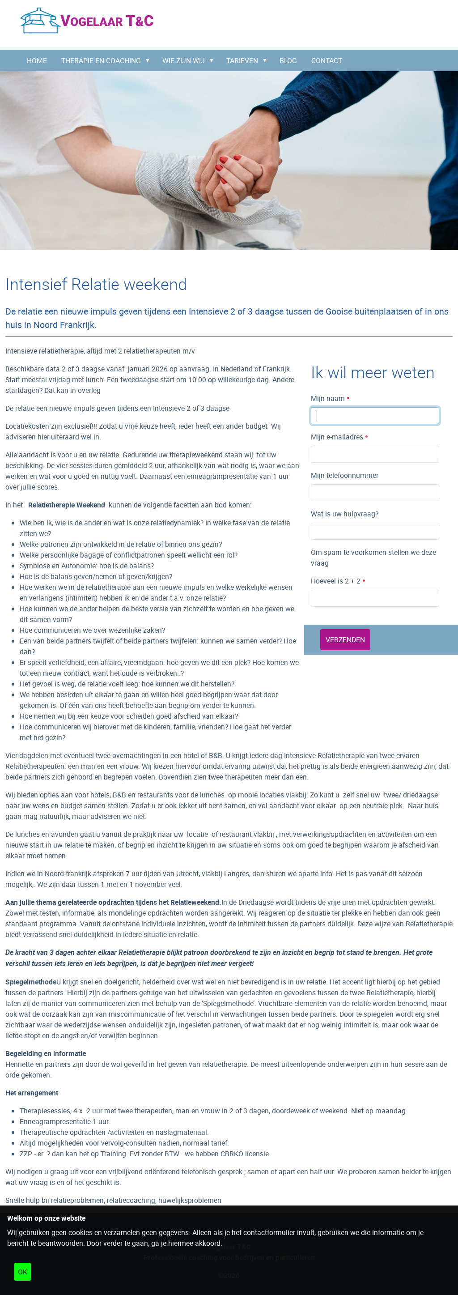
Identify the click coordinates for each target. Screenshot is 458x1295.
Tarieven (242, 60)
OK (22, 1272)
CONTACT (326, 60)
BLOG (288, 60)
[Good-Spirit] (87, 20)
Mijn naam (329, 398)
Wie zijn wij (183, 60)
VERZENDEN (345, 639)
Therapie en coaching (101, 60)
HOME (37, 60)
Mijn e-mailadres (338, 437)
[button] (149, 60)
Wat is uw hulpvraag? (344, 514)
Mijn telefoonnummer (344, 475)
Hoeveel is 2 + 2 (336, 581)
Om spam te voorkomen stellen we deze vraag (373, 557)
